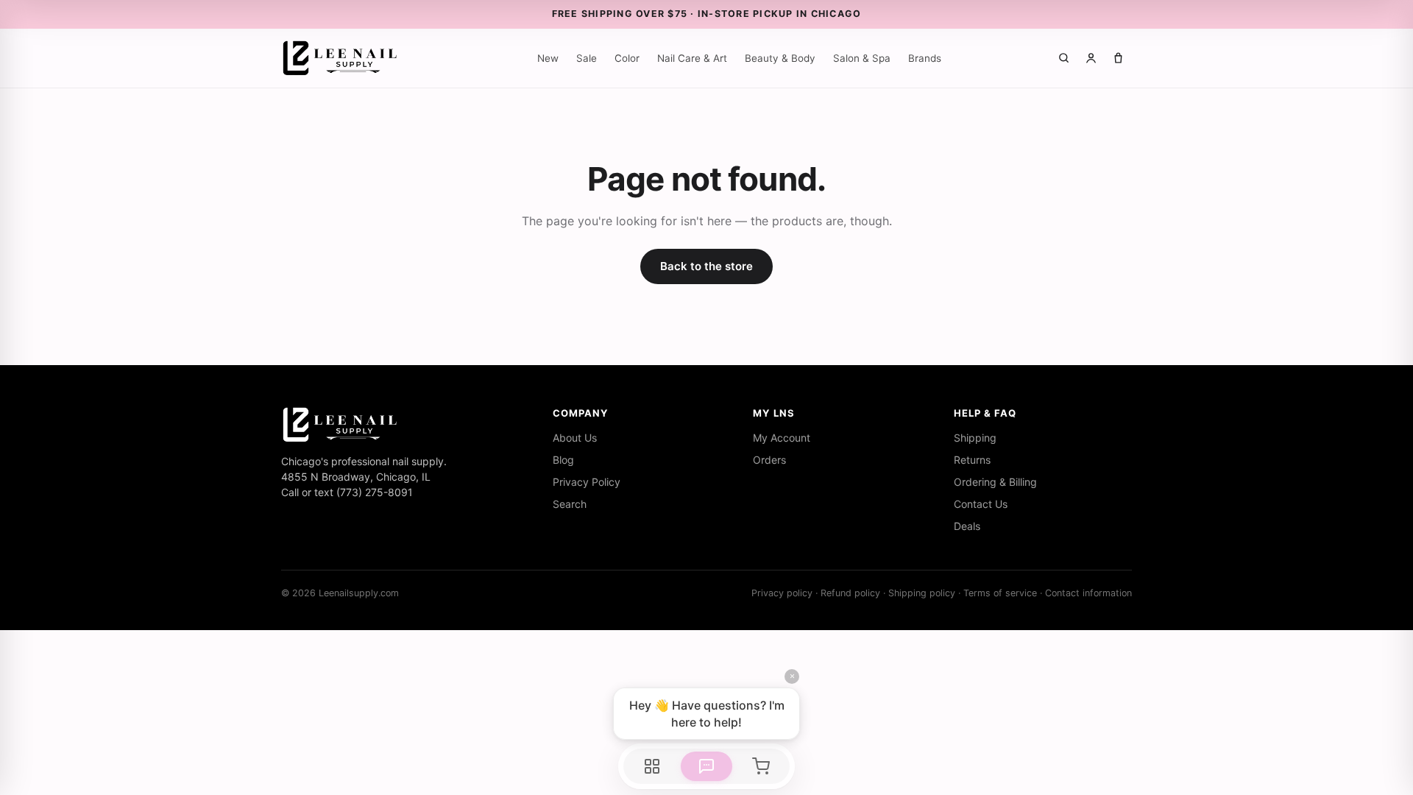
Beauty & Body (780, 58)
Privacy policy (781, 592)
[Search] (1063, 58)
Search (570, 504)
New (548, 58)
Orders (769, 459)
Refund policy (850, 592)
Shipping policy (921, 592)
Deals (967, 526)
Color (627, 58)
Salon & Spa (861, 58)
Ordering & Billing (995, 482)
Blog (563, 459)
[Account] (1091, 58)
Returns (972, 459)
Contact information (1088, 592)
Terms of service (1000, 592)
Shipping (975, 437)
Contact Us (980, 504)
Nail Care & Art (692, 58)
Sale (586, 58)
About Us (575, 437)
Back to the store (706, 266)
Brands (924, 58)
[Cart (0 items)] (1118, 58)
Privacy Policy (586, 482)
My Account (781, 437)
